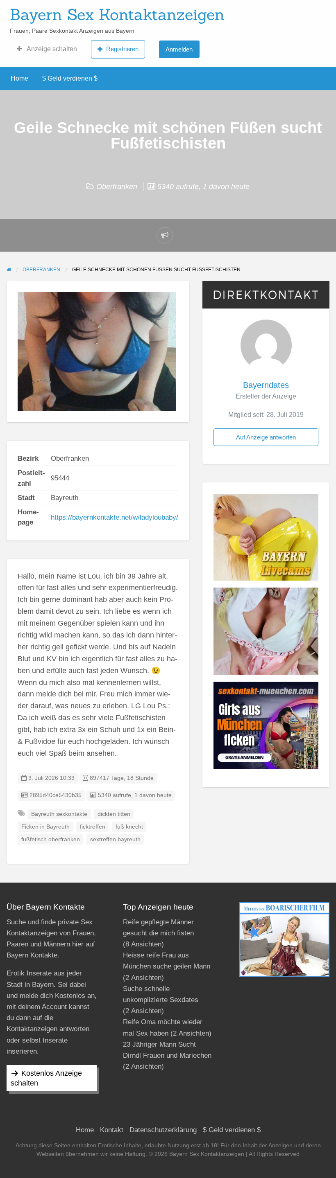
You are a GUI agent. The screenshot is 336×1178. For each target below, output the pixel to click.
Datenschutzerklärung (163, 1130)
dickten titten (114, 814)
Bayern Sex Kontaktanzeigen (117, 14)
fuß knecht (129, 827)
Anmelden (179, 49)
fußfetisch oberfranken (50, 839)
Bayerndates (266, 385)
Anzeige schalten (51, 48)
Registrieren (122, 48)
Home (19, 78)
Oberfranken (116, 186)
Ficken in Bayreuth (45, 827)
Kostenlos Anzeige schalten (46, 1078)
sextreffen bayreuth (115, 839)
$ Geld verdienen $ (70, 78)
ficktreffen (92, 827)
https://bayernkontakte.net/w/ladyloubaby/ (114, 517)
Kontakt (111, 1130)
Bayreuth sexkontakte (59, 814)
